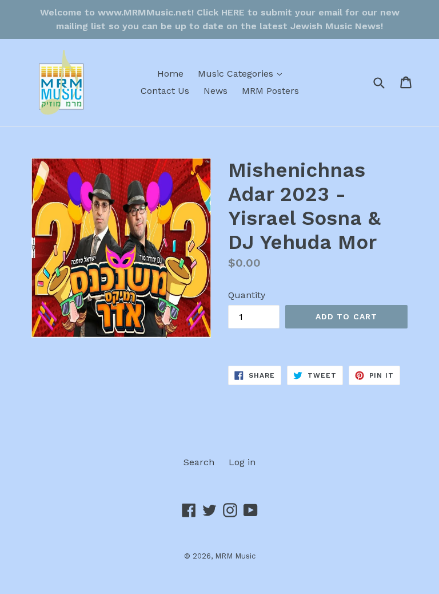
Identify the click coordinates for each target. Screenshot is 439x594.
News (215, 90)
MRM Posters (270, 90)
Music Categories (243, 73)
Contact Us (165, 90)
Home (170, 73)
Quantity (246, 295)
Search (198, 462)
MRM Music (235, 556)
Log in (242, 462)
